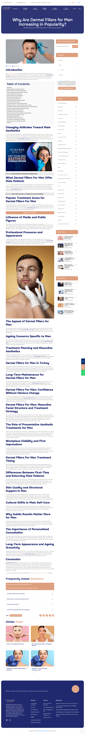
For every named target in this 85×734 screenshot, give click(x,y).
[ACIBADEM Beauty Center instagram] (75, 2)
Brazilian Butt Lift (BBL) (63, 114)
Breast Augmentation (62, 103)
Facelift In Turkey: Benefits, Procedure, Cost (39, 669)
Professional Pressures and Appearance (15, 95)
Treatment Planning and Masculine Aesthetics (16, 100)
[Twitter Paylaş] (43, 615)
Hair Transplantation (62, 122)
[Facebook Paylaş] (40, 615)
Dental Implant (61, 129)
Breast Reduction (61, 159)
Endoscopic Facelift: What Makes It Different (16, 669)
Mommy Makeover (62, 144)
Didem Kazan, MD (47, 717)
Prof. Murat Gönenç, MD (48, 707)
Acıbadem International (36, 720)
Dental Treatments (54, 9)
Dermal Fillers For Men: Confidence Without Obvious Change (19, 105)
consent (61, 81)
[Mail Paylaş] (53, 615)
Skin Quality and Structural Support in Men (15, 114)
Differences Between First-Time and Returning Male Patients (19, 113)
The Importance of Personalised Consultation (16, 119)
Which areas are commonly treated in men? (18, 599)
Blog (80, 8)
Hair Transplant (35, 9)
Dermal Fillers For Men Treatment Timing (15, 111)
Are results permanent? (13, 604)
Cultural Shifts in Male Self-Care (13, 116)
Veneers (59, 133)
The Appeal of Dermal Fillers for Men (14, 97)
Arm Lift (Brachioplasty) (63, 152)
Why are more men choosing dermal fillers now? (19, 584)
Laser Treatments (62, 182)
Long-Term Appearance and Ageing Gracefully (16, 121)
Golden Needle (61, 193)
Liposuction (60, 110)
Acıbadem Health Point (36, 722)
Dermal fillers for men (16, 615)
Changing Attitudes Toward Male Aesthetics (15, 89)
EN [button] (79, 2)
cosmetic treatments (49, 224)
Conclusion (9, 122)
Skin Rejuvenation (62, 201)
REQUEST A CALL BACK (29, 212)
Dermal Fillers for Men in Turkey (13, 101)
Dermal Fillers (45, 573)
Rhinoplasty (60, 107)
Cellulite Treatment (62, 212)
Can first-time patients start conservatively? (18, 609)
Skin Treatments (65, 9)
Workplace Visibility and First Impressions (15, 109)
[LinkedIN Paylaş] (47, 615)
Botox (59, 167)
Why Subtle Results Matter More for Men (15, 117)
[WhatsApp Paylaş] (50, 615)
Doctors (74, 8)
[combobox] (59, 70)
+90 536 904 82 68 (8, 2)
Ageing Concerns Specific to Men (13, 98)
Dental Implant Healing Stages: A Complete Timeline (67, 709)
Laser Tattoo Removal (62, 174)
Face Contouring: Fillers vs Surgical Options (41, 644)
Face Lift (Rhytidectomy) (63, 156)
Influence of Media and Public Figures (14, 93)
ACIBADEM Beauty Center (29, 27)
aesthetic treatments (12, 73)
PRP (59, 186)
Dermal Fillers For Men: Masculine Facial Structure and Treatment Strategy (22, 106)
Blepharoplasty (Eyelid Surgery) (64, 148)
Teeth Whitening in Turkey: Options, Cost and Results (67, 712)
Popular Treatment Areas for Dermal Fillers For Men (17, 92)
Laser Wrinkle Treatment (63, 224)
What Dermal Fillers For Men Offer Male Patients (16, 90)
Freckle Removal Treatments (64, 178)
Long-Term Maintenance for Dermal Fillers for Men (17, 103)
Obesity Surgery (44, 9)
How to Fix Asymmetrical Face (15, 644)
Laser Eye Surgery (25, 9)
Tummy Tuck (60, 118)
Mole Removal (61, 208)
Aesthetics (15, 8)
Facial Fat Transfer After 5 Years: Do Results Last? (67, 703)
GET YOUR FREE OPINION (67, 88)
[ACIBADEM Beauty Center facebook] (73, 2)
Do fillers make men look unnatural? (16, 593)
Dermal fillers (8, 184)
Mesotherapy (61, 190)
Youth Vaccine (61, 197)
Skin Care (60, 220)
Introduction (9, 87)
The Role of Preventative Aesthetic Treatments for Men (18, 108)
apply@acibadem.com (21, 2)
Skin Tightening (61, 216)
